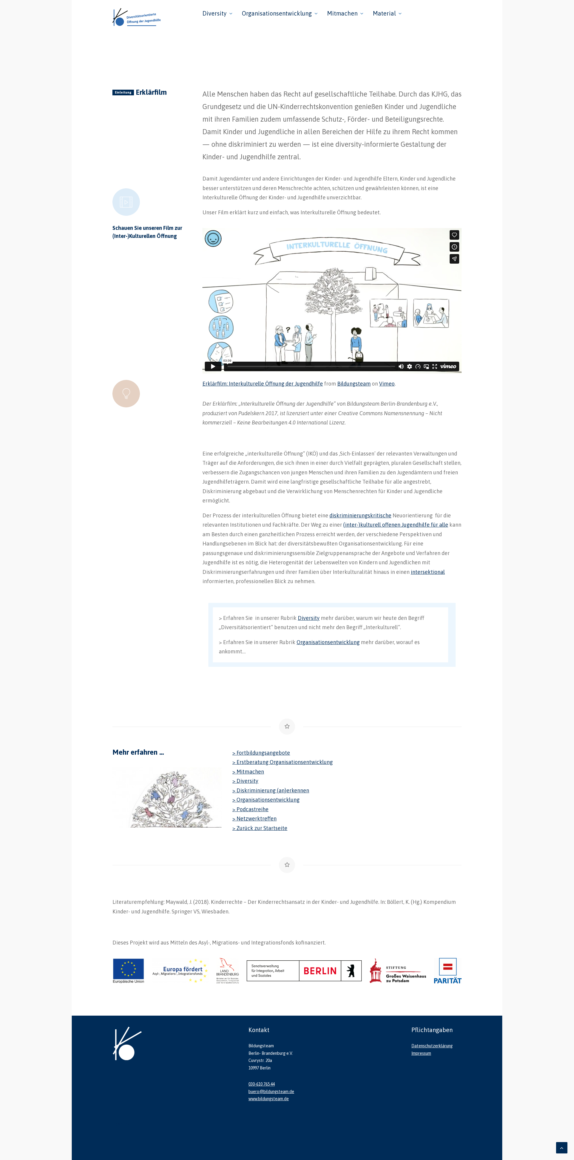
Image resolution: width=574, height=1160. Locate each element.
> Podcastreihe (250, 809)
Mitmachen (342, 13)
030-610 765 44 (261, 1084)
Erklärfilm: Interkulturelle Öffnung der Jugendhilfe (262, 383)
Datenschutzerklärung (432, 1045)
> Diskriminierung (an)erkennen (270, 790)
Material (384, 13)
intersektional (428, 572)
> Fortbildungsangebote (261, 753)
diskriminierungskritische (360, 515)
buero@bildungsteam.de (271, 1091)
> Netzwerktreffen (254, 818)
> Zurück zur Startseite (259, 828)
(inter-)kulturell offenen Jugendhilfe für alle (395, 525)
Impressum (421, 1053)
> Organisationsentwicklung (266, 800)
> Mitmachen (248, 771)
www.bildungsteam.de (268, 1098)
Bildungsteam (354, 383)
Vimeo (387, 383)
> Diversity (245, 781)
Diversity (214, 13)
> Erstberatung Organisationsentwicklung (282, 762)
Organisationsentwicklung (277, 13)
